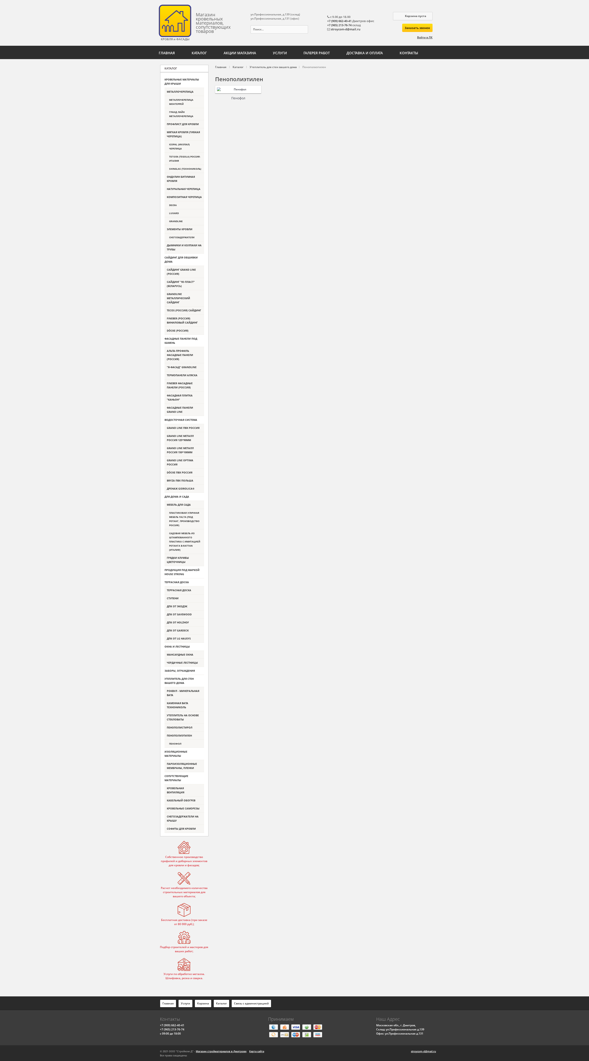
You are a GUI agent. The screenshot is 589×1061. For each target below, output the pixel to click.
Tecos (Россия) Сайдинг (184, 310)
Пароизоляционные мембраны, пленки (182, 766)
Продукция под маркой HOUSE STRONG (182, 572)
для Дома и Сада (177, 496)
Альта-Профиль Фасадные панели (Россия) (180, 355)
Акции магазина (240, 53)
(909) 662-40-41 (172, 1025)
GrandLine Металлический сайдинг (178, 298)
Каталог (199, 53)
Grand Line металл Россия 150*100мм (180, 450)
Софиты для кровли (181, 828)
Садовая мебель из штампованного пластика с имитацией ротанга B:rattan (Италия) (184, 541)
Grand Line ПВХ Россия (183, 428)
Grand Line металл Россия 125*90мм (180, 438)
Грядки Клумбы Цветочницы (178, 560)
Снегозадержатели (181, 237)
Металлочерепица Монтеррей (181, 102)
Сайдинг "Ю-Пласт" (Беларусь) (181, 284)
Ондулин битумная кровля (181, 179)
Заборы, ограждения (180, 670)
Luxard (174, 213)
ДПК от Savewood (179, 614)
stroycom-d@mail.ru (345, 29)
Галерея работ (316, 53)
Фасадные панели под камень (181, 340)
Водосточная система (181, 420)
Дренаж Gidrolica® (180, 488)
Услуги (280, 53)
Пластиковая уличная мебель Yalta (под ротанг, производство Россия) (184, 519)
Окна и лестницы (177, 646)
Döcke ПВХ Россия (179, 472)
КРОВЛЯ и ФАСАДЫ (175, 39)
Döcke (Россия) (177, 330)
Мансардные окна (180, 654)
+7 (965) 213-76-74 (339, 25)
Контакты (409, 53)
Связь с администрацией (251, 1003)
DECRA (173, 205)
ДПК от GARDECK (178, 630)
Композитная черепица (184, 197)
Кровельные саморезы (183, 808)
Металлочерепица (180, 91)
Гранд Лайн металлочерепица (181, 114)
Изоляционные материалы (176, 753)
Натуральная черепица (183, 189)
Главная (167, 53)
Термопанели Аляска (182, 375)
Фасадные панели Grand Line (180, 409)
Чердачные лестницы (182, 662)
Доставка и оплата (364, 53)
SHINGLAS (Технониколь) (185, 168)
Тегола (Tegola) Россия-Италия (184, 158)
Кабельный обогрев (181, 800)
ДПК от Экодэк (177, 606)
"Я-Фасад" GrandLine (181, 367)
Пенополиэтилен (179, 735)
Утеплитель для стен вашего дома (179, 681)
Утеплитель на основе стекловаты (183, 717)
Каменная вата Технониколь (177, 705)
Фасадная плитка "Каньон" (180, 397)
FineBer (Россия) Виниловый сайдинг (182, 320)
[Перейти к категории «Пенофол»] (238, 89)
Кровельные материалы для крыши (182, 81)
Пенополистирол (179, 727)
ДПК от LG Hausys (179, 638)
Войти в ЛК (425, 37)
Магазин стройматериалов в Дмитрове (221, 1051)
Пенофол (238, 98)
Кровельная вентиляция (175, 790)
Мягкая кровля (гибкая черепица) (183, 134)
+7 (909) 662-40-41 (339, 21)
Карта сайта (256, 1051)
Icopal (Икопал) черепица (179, 146)
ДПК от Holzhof (178, 622)
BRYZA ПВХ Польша (180, 480)
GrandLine (176, 221)
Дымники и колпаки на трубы (184, 247)
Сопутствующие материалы (176, 778)
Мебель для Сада (179, 504)
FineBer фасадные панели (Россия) (180, 385)
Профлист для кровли (183, 124)
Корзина (203, 1003)
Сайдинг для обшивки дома (181, 259)
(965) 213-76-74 (172, 1029)
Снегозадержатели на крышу (183, 818)
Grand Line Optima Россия (180, 462)
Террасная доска (177, 582)
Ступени (173, 598)
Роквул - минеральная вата (183, 693)
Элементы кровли (179, 229)
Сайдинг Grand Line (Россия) (181, 271)
